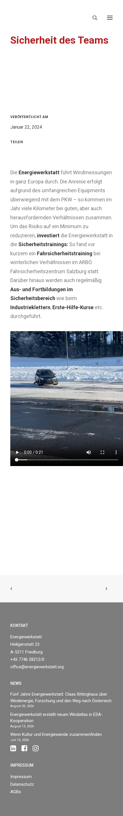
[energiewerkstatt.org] (20, 18)
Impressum (21, 776)
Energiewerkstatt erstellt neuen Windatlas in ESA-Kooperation (56, 718)
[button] (110, 17)
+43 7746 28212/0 (27, 659)
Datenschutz (22, 784)
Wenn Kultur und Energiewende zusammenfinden (56, 734)
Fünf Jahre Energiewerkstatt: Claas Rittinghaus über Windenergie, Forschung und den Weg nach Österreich (61, 697)
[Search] (92, 17)
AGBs (15, 791)
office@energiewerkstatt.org (37, 666)
